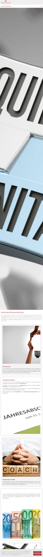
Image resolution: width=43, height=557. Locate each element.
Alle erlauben (37, 554)
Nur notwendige (37, 552)
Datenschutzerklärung (16, 554)
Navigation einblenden (6, 6)
